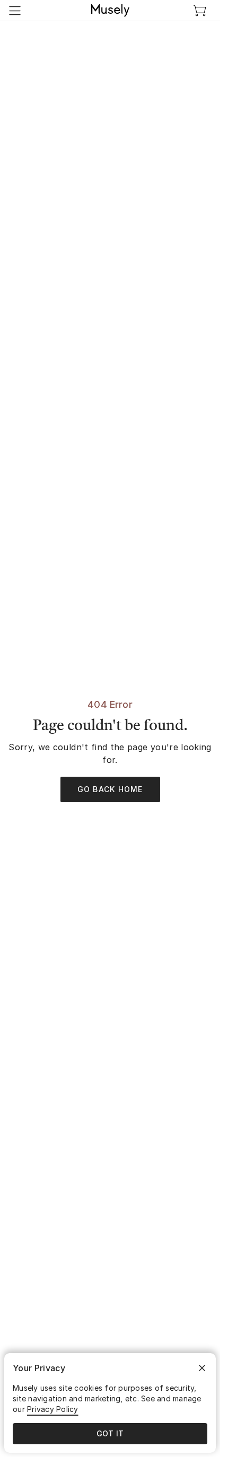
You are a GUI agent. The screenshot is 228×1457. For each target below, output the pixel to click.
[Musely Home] (110, 10)
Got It (110, 1433)
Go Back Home (110, 789)
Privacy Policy (52, 1409)
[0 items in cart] (200, 10)
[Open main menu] (14, 10)
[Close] (202, 1368)
